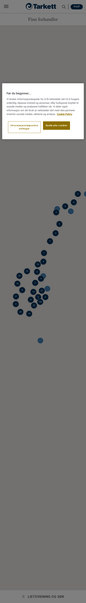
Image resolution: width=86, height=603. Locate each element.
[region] (43, 111)
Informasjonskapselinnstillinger (24, 127)
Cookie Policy (64, 114)
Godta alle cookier (56, 125)
